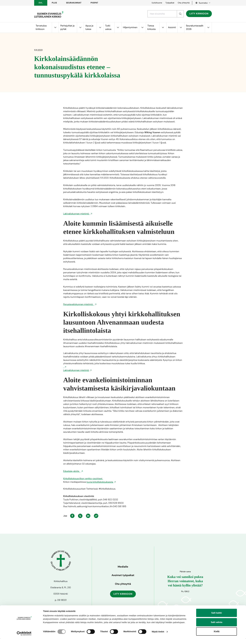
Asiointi (172, 27)
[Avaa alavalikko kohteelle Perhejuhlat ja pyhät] (80, 27)
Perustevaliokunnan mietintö (78, 304)
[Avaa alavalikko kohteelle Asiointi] (180, 27)
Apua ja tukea (89, 27)
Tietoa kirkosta (151, 27)
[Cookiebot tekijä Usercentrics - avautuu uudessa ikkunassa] (24, 633)
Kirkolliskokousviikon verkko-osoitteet (83, 478)
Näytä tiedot (158, 631)
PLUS (54, 3)
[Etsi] (180, 13)
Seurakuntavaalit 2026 (194, 27)
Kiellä (216, 631)
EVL (41, 3)
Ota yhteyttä (183, 3)
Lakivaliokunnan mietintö (76, 213)
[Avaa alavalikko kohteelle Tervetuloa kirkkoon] (55, 27)
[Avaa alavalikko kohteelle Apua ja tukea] (100, 27)
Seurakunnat (73, 3)
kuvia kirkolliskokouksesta (100, 481)
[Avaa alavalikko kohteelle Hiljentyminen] (142, 27)
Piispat (94, 3)
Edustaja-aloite (71, 471)
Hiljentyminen (130, 27)
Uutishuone (157, 3)
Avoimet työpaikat (123, 575)
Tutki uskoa (108, 27)
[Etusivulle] (48, 14)
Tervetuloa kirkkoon (41, 27)
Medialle (123, 566)
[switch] (91, 631)
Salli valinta (216, 622)
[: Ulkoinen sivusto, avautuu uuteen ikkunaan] (64, 366)
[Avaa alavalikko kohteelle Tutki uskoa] (117, 27)
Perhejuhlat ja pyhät (67, 27)
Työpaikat (169, 3)
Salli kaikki (216, 613)
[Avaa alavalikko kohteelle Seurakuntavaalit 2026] (208, 27)
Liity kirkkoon (198, 13)
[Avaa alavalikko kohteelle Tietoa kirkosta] (162, 27)
